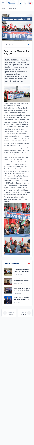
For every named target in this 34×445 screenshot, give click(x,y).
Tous (29, 263)
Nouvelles (12, 9)
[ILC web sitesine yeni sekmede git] (20, 3)
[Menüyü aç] (3, 3)
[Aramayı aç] (25, 3)
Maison (4, 9)
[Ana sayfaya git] (11, 3)
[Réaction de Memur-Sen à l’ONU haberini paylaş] (28, 44)
